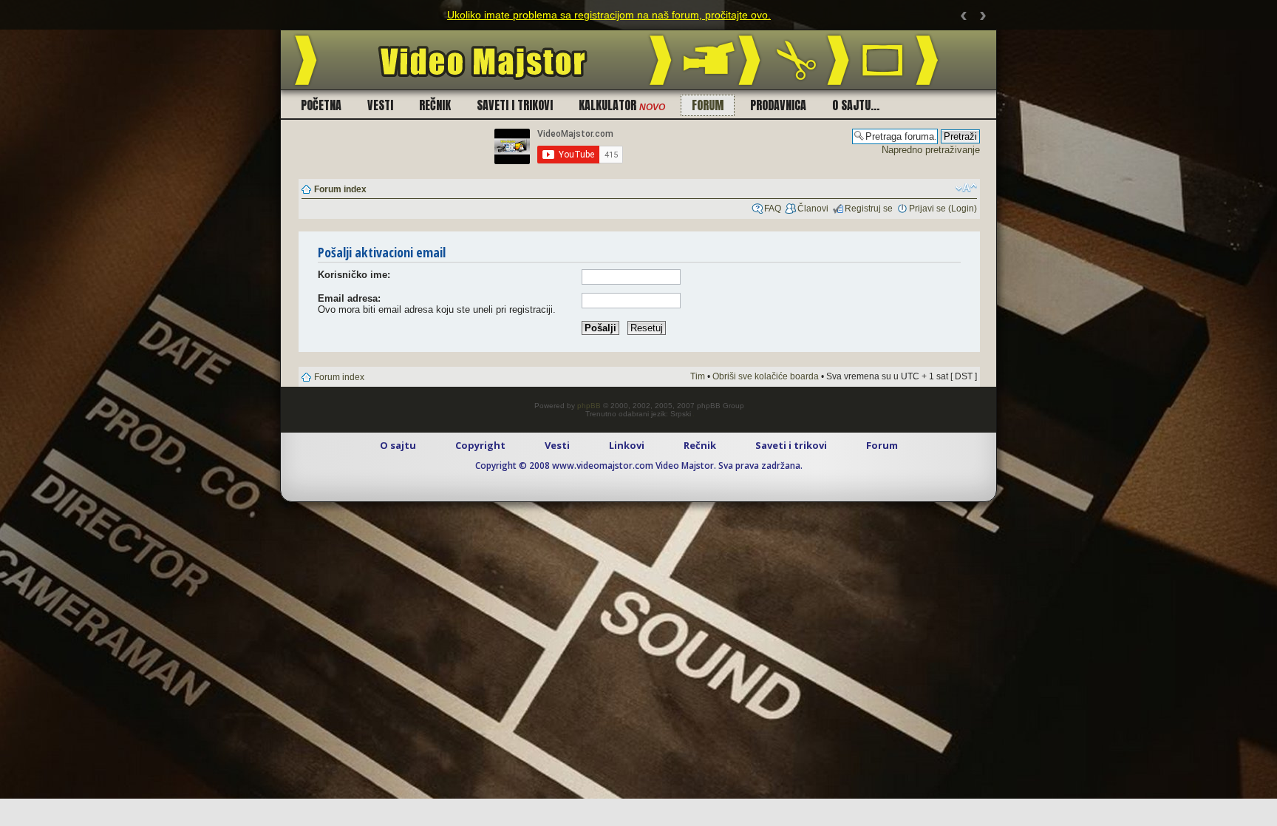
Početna (321, 105)
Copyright (480, 445)
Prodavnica (778, 105)
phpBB (589, 406)
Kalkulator (622, 105)
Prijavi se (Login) (943, 208)
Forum (707, 105)
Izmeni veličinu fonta (966, 187)
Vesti (380, 105)
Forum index (340, 189)
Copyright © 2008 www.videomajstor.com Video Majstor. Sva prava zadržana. (639, 465)
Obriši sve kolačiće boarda (765, 376)
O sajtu (398, 445)
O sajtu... (855, 105)
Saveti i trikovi (515, 105)
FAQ (772, 208)
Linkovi (626, 445)
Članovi (812, 208)
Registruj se (869, 208)
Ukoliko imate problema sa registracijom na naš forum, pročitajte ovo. (609, 15)
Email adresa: (349, 298)
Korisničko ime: (354, 274)
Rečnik (435, 105)
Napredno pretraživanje (931, 149)
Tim (697, 376)
